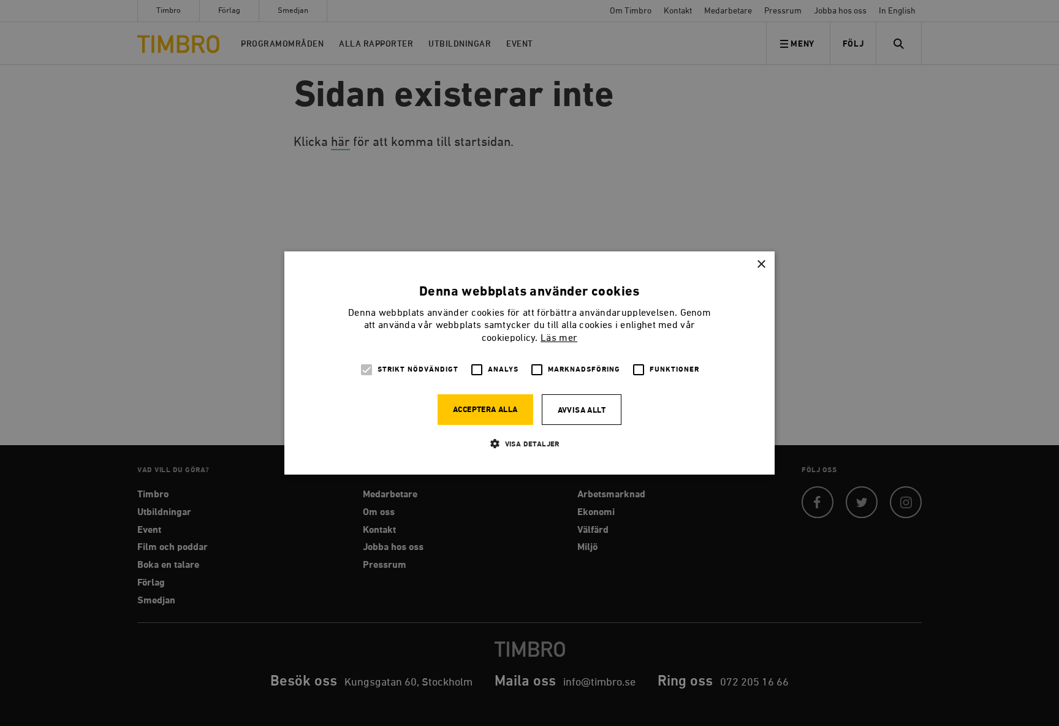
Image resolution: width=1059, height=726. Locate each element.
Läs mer (559, 338)
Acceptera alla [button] (485, 410)
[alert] (529, 363)
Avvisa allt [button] (581, 411)
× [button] (760, 264)
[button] (529, 443)
